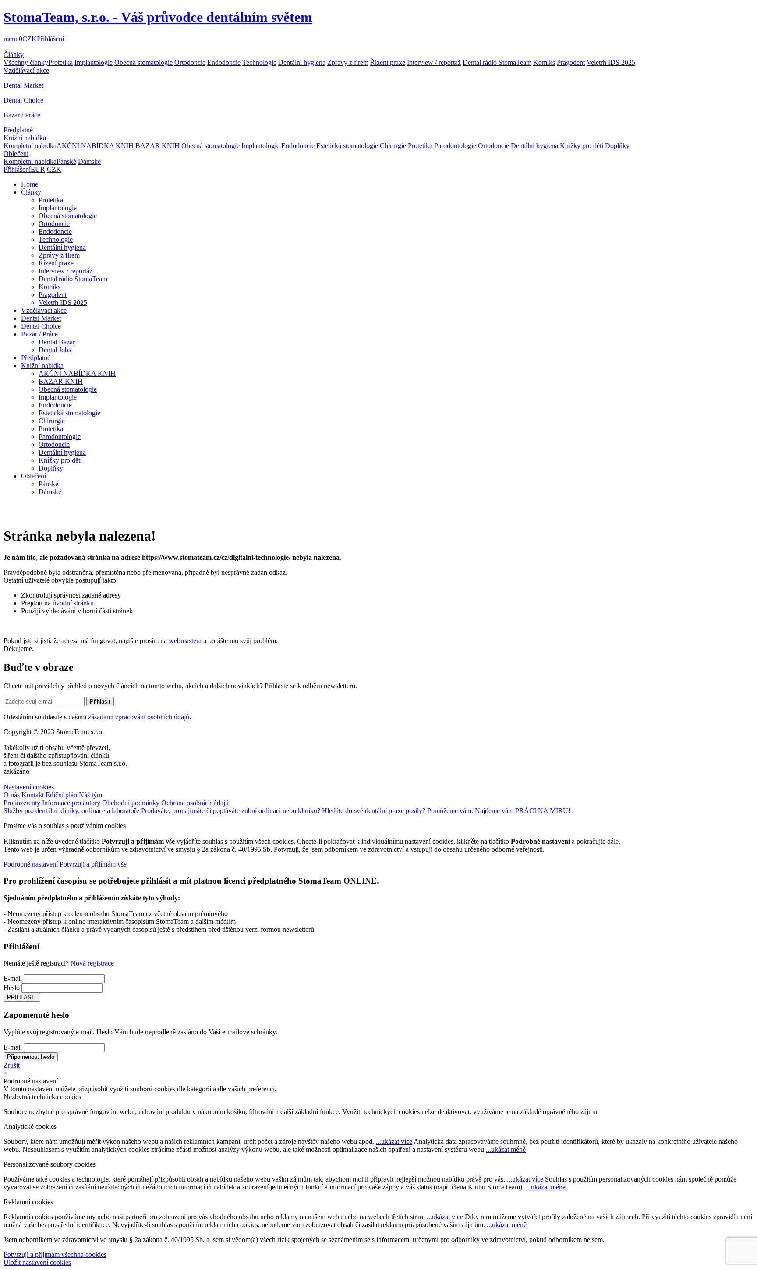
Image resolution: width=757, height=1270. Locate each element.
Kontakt (32, 795)
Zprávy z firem (347, 62)
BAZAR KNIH (157, 145)
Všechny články (26, 62)
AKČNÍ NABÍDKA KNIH (95, 145)
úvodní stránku (73, 603)
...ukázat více (394, 1141)
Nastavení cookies (29, 787)
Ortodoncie (189, 62)
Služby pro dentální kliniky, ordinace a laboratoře (71, 810)
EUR (38, 169)
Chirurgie (393, 145)
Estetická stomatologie (347, 145)
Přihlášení (50, 38)
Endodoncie (224, 62)
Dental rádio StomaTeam (497, 62)
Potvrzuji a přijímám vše (93, 864)
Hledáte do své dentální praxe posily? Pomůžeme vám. (397, 810)
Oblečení (16, 153)
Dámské (89, 161)
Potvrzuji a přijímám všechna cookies (55, 1254)
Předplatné (18, 130)
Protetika (60, 62)
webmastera (185, 640)
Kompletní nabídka (30, 145)
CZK (29, 38)
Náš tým (90, 795)
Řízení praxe (387, 62)
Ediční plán (61, 795)
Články (14, 54)
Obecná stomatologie (143, 62)
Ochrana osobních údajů (195, 803)
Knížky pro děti (581, 145)
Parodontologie (455, 145)
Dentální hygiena (301, 62)
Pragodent (571, 62)
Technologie (259, 62)
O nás (12, 795)
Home (29, 184)
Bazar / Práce (22, 115)
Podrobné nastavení (31, 864)
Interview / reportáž (434, 62)
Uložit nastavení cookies (37, 1262)
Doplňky (617, 145)
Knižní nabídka (25, 138)
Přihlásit (100, 701)
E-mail (13, 978)
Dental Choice (23, 100)
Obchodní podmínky (130, 803)
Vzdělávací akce (26, 70)
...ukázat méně (506, 1149)
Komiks (544, 62)
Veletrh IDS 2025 (611, 62)
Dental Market (23, 85)
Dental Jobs (55, 350)
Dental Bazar (57, 342)
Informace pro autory (71, 803)
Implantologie (93, 62)
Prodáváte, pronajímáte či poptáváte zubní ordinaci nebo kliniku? (230, 810)
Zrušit (12, 1065)
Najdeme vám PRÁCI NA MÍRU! (522, 810)
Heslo (12, 987)
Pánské (66, 161)
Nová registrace (92, 963)
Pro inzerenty (22, 803)
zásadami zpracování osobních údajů (138, 717)
